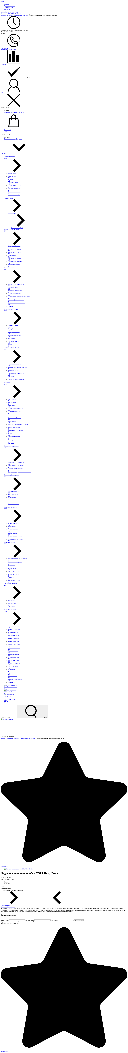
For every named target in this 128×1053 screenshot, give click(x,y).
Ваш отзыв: (54, 920)
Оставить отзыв (79, 920)
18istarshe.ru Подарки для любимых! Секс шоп (14, 15)
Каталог (3, 153)
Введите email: (29, 920)
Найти (45, 717)
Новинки (8, 12)
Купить (3, 905)
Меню (2, 1)
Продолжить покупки (10, 112)
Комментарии (11, 907)
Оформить (21, 112)
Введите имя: (5, 920)
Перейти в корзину (9, 139)
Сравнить (8, 905)
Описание (4, 907)
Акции (3, 12)
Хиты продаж (15, 12)
